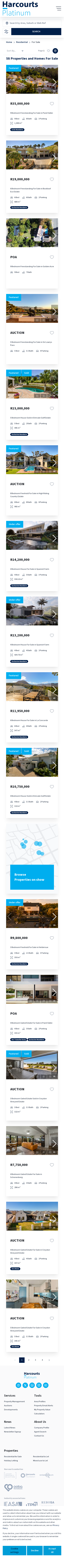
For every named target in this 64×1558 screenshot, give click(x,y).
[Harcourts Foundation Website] (27, 1476)
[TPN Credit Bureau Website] (31, 1505)
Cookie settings (14, 1550)
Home (9, 42)
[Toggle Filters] (6, 31)
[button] (54, 82)
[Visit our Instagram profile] (39, 1385)
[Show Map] (55, 51)
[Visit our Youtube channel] (45, 1385)
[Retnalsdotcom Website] (46, 1476)
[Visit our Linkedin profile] (32, 1385)
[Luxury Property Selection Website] (10, 1476)
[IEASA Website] (13, 1505)
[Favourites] (52, 104)
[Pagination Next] (49, 1360)
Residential (22, 42)
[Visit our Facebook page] (18, 1385)
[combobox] (24, 23)
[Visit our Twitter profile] (25, 1385)
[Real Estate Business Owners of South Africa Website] (47, 1505)
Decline (35, 1550)
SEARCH (36, 31)
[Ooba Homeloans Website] (13, 1488)
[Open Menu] (58, 8)
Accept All (52, 1550)
